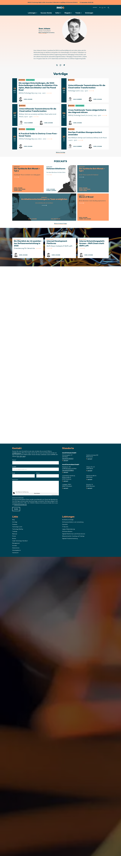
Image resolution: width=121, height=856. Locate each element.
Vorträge (14, 522)
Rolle (13, 473)
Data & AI (65, 524)
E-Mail (18, 466)
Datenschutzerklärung (20, 504)
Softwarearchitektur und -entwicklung (72, 522)
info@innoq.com (16, 452)
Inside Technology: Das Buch (20, 540)
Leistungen (32, 13)
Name (17, 460)
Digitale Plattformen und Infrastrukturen (73, 533)
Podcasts (14, 524)
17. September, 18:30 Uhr (86, 2)
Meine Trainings (43, 32)
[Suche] (108, 7)
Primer (14, 536)
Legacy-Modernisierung (68, 529)
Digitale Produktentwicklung (70, 538)
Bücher (14, 538)
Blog (13, 519)
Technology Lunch (17, 526)
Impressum (15, 552)
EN (104, 7)
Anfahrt (66, 460)
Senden (16, 509)
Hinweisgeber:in (16, 550)
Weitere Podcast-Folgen (60, 223)
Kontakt (95, 7)
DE (99, 7)
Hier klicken (37, 493)
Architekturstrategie (67, 519)
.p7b (20, 456)
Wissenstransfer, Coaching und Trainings (73, 536)
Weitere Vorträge (60, 152)
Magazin (67, 13)
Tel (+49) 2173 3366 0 (68, 470)
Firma (38, 473)
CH (102, 7)
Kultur (57, 13)
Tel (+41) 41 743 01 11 (67, 458)
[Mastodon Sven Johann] (60, 65)
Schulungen (89, 13)
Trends (77, 13)
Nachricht (18, 479)
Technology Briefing (17, 529)
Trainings (14, 531)
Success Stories (46, 13)
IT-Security (65, 526)
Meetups (14, 533)
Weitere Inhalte (60, 261)
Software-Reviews (67, 531)
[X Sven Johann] (57, 65)
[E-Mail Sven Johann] (64, 65)
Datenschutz (15, 547)
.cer (18, 456)
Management (16, 543)
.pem (23, 456)
